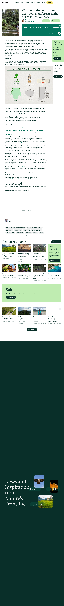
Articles (38, 2)
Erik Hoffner (12, 219)
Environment (27, 230)
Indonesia (32, 21)
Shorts (43, 2)
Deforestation (18, 230)
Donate (49, 2)
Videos (21, 2)
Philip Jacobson (39, 116)
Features (16, 2)
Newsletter (57, 76)
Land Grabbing (20, 232)
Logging (35, 232)
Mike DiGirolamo (29, 19)
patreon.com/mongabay (26, 160)
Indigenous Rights (10, 232)
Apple (27, 166)
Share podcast (55, 20)
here (22, 142)
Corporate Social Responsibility (34, 227)
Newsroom (16, 110)
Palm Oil (41, 232)
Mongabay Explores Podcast (31, 22)
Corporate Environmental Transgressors (15, 227)
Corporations (9, 230)
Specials (33, 2)
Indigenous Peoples (36, 230)
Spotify (24, 166)
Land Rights (28, 232)
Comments (46, 20)
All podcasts (55, 241)
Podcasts (27, 2)
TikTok (24, 178)
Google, (31, 166)
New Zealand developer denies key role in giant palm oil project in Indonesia (24, 130)
